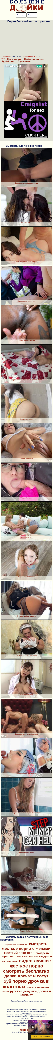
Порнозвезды (24, 61)
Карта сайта (27, 1030)
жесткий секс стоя (19, 953)
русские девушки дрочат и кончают (30, 993)
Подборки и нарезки (34, 59)
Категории (21, 15)
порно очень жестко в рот (16, 945)
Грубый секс (8, 61)
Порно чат (32, 15)
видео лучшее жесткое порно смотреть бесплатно (27, 966)
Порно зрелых (14, 59)
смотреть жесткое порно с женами (26, 946)
